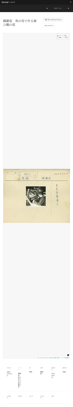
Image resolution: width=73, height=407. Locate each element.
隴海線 (41, 373)
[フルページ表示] (5, 42)
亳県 (30, 372)
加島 (64, 372)
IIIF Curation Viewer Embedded (45, 357)
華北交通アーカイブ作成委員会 (62, 357)
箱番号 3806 (57, 8)
